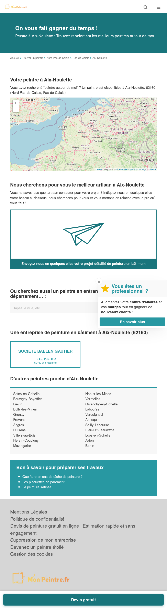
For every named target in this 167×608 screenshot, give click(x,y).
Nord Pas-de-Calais (58, 58)
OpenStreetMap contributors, (130, 169)
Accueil (14, 58)
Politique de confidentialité (37, 518)
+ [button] (15, 102)
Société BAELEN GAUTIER (45, 351)
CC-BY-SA (150, 169)
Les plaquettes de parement (44, 481)
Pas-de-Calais (81, 58)
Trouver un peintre (32, 58)
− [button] (15, 109)
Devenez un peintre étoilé (37, 546)
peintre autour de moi (61, 87)
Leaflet (99, 169)
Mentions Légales (28, 511)
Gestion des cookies (31, 553)
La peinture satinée (36, 486)
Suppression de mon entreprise (43, 539)
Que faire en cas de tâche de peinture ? (52, 476)
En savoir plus (132, 321)
